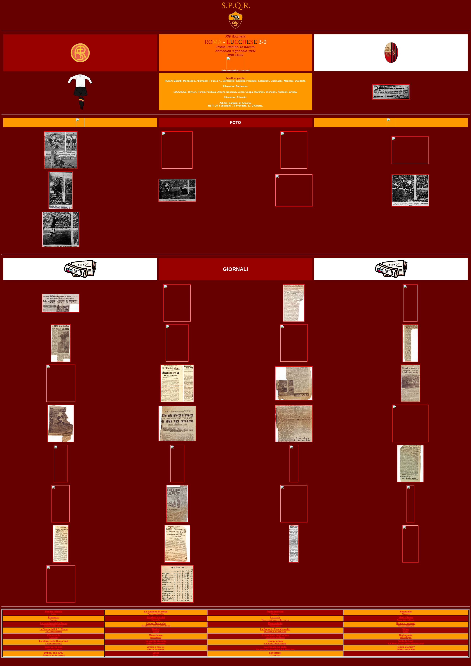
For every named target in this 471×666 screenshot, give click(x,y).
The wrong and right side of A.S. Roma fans (275, 649)
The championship (156, 614)
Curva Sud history (53, 643)
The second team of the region (275, 620)
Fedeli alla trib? (406, 647)
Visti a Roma (406, 617)
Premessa (53, 617)
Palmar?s (155, 620)
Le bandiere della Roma (53, 623)
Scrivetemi (275, 652)
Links (156, 652)
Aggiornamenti (275, 611)
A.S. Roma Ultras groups (275, 643)
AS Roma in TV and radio (275, 632)
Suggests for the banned (54, 655)
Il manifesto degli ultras (275, 635)
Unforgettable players (53, 626)
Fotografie (406, 611)
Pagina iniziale (53, 611)
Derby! (156, 629)
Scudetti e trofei (156, 617)
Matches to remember (156, 643)
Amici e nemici (155, 647)
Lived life (53, 638)
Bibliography (405, 638)
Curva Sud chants (54, 649)
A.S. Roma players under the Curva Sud (406, 643)
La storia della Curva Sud (53, 641)
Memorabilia (275, 623)
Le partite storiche (156, 641)
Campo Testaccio (156, 623)
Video (405, 629)
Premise (53, 620)
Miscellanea (155, 635)
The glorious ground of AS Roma (155, 626)
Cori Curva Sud (53, 647)
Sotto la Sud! (405, 641)
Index (53, 614)
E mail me (275, 655)
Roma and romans (406, 626)
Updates (275, 614)
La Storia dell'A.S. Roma (54, 629)
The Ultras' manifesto (275, 638)
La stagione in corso (155, 611)
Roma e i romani (405, 623)
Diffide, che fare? (53, 652)
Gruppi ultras (275, 641)
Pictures (406, 614)
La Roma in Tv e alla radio (275, 629)
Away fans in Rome (405, 620)
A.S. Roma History (53, 632)
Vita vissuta (53, 635)
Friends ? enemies (155, 649)
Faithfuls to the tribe (406, 649)
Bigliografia (405, 635)
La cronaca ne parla (275, 647)
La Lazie (275, 617)
